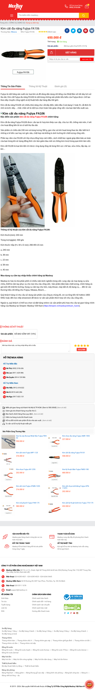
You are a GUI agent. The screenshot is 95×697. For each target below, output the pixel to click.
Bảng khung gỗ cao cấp (35, 673)
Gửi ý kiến (81, 349)
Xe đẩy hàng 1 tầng (9, 631)
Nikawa (14, 32)
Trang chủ (4, 23)
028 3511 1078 (20, 585)
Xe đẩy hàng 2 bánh (26, 631)
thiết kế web (34, 686)
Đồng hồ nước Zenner (78, 650)
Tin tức (4, 601)
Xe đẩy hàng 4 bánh (78, 631)
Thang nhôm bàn (8, 640)
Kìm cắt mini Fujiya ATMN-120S (28, 486)
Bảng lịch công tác (72, 673)
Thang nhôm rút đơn (10, 643)
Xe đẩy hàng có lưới (9, 634)
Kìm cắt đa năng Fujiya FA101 (73, 453)
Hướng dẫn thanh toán (41, 611)
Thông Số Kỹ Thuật (38, 86)
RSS (2, 611)
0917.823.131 (15, 397)
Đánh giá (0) (61, 86)
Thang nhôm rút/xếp (28, 643)
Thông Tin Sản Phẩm (11, 86)
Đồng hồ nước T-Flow (60, 650)
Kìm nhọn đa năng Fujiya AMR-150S (76, 436)
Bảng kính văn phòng (55, 673)
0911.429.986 (15, 373)
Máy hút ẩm (6, 659)
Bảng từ (85, 673)
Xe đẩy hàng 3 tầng (61, 631)
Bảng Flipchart (7, 673)
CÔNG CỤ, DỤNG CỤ (17, 23)
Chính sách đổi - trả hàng (41, 601)
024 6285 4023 (33, 577)
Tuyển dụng (5, 605)
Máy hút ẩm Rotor (61, 659)
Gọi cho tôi (86, 59)
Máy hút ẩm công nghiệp (22, 659)
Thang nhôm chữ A (24, 640)
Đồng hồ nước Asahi (22, 650)
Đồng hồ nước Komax (41, 650)
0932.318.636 (15, 368)
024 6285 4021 (20, 577)
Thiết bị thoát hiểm (32, 666)
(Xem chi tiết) (61, 407)
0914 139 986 (15, 377)
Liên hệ (4, 608)
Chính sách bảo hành (40, 598)
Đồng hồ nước (7, 650)
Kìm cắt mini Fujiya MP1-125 (27, 453)
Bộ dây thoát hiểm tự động (12, 666)
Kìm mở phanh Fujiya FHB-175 (27, 503)
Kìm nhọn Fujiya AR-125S (25, 469)
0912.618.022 (15, 388)
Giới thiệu (4, 598)
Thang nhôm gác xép (42, 640)
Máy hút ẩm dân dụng (43, 659)
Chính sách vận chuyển (41, 605)
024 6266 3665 (46, 577)
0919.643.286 (14, 392)
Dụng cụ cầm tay (32, 23)
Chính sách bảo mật (39, 608)
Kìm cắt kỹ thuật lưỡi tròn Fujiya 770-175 (77, 503)
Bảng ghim (19, 673)
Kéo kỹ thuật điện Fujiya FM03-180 (75, 469)
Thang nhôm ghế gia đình (62, 640)
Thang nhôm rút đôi (82, 640)
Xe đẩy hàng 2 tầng (44, 631)
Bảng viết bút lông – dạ (11, 675)
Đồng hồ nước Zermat (10, 653)
